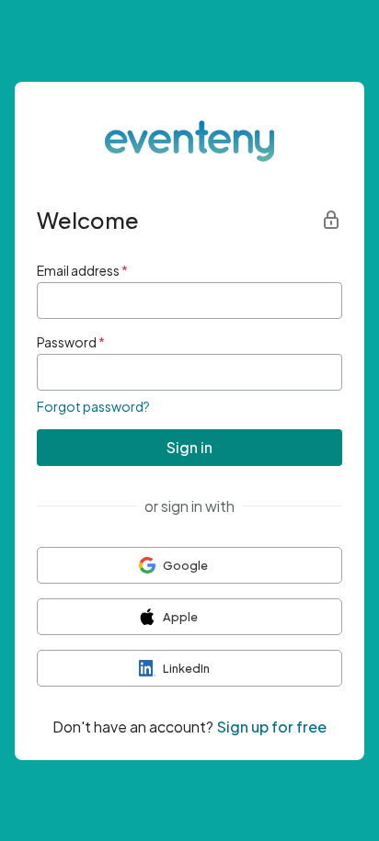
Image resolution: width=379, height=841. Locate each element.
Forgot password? (93, 406)
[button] (189, 565)
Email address (82, 270)
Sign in (189, 447)
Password (71, 342)
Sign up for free (272, 726)
